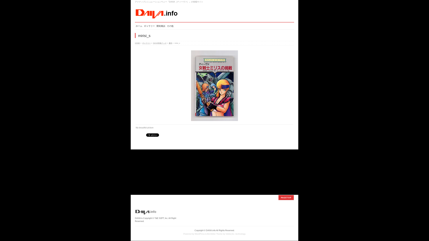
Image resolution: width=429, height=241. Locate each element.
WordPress (200, 234)
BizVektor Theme (215, 234)
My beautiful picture (145, 128)
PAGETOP (286, 197)
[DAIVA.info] (156, 15)
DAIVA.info (211, 230)
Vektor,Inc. (230, 234)
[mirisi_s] (215, 85)
